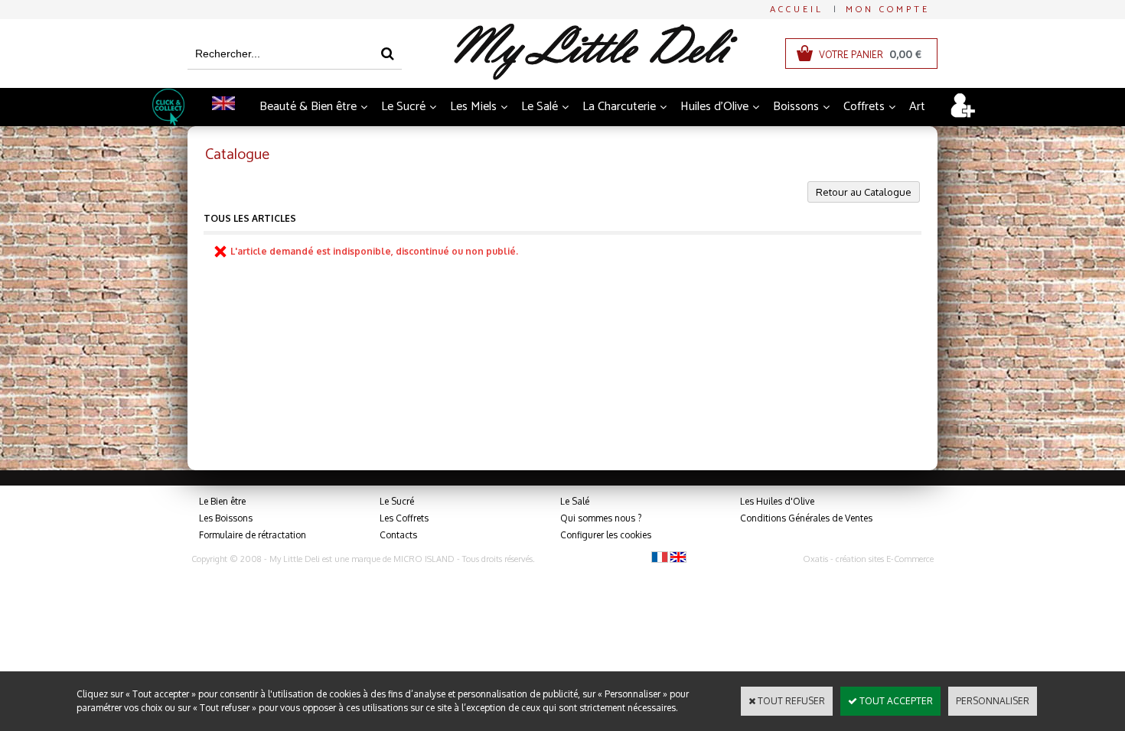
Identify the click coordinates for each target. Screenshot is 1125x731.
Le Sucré (403, 106)
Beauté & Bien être (308, 106)
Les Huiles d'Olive (777, 501)
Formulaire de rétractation (252, 535)
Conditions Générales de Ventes (806, 518)
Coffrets (864, 106)
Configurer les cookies (605, 535)
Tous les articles (250, 218)
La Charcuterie (619, 106)
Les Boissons (226, 518)
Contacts (398, 535)
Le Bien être (222, 501)
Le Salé (539, 106)
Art (917, 106)
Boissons (796, 106)
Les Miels (473, 106)
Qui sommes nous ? (600, 518)
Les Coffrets (404, 518)
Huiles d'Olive (714, 106)
